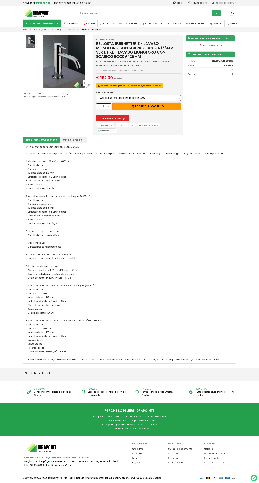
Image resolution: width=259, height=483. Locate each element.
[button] (232, 15)
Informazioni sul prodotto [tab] (41, 140)
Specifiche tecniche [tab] (73, 140)
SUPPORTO (201, 388)
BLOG (179, 2)
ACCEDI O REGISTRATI (226, 2)
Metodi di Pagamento (180, 448)
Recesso (173, 458)
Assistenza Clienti (214, 462)
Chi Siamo (138, 448)
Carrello (208, 448)
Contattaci (138, 453)
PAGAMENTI (148, 388)
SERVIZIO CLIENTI (199, 2)
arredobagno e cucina (42, 29)
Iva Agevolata (176, 462)
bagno (60, 29)
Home (26, 29)
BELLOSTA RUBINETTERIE (108, 39)
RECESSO (92, 388)
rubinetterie (72, 29)
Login (135, 458)
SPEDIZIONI (39, 388)
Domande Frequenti (215, 453)
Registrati (137, 462)
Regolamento (211, 458)
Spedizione (174, 453)
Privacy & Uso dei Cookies (147, 477)
